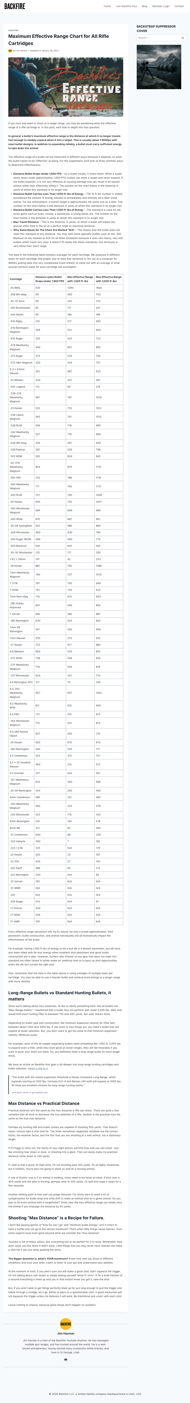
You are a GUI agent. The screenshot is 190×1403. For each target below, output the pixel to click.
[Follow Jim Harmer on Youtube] (65, 1359)
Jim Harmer (21, 50)
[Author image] (10, 51)
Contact (179, 6)
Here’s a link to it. (38, 1068)
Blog (144, 6)
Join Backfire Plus (126, 6)
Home (107, 6)
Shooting (13, 30)
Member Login (161, 6)
